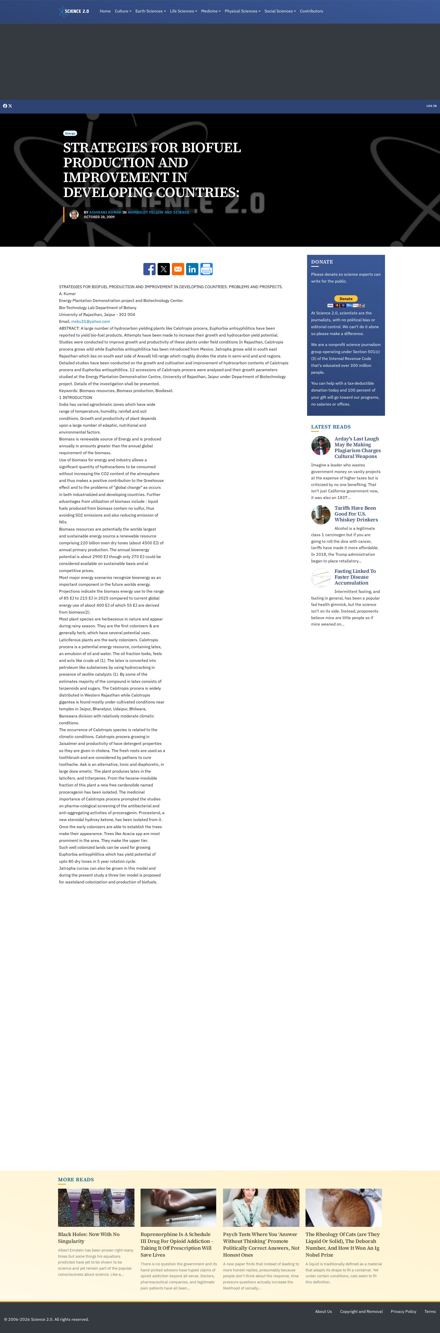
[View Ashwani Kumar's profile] (74, 214)
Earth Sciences (149, 10)
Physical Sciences (241, 10)
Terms (430, 1311)
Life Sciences (182, 10)
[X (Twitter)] (10, 105)
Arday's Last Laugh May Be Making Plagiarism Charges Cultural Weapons (358, 447)
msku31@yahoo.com (90, 321)
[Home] (76, 11)
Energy (70, 133)
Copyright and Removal (361, 1311)
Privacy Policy (403, 1311)
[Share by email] (178, 269)
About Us (323, 1311)
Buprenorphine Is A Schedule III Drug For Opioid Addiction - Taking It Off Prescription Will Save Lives (177, 1244)
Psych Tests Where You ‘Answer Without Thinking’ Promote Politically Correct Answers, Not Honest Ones (261, 1244)
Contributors (311, 10)
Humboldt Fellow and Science (158, 212)
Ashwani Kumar (105, 212)
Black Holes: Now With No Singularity (88, 1238)
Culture (121, 10)
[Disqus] (178, 959)
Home (105, 10)
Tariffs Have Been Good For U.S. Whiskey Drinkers (356, 513)
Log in (432, 106)
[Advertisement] (220, 61)
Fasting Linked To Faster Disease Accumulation (355, 576)
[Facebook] (5, 105)
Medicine (209, 10)
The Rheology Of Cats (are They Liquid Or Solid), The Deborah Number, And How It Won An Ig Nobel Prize (343, 1244)
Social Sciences (279, 10)
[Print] (206, 269)
